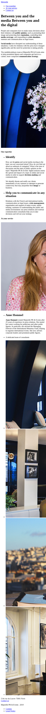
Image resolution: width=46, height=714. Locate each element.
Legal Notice (10, 711)
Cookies (9, 709)
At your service (11, 8)
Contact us (10, 10)
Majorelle (4, 2)
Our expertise (11, 6)
